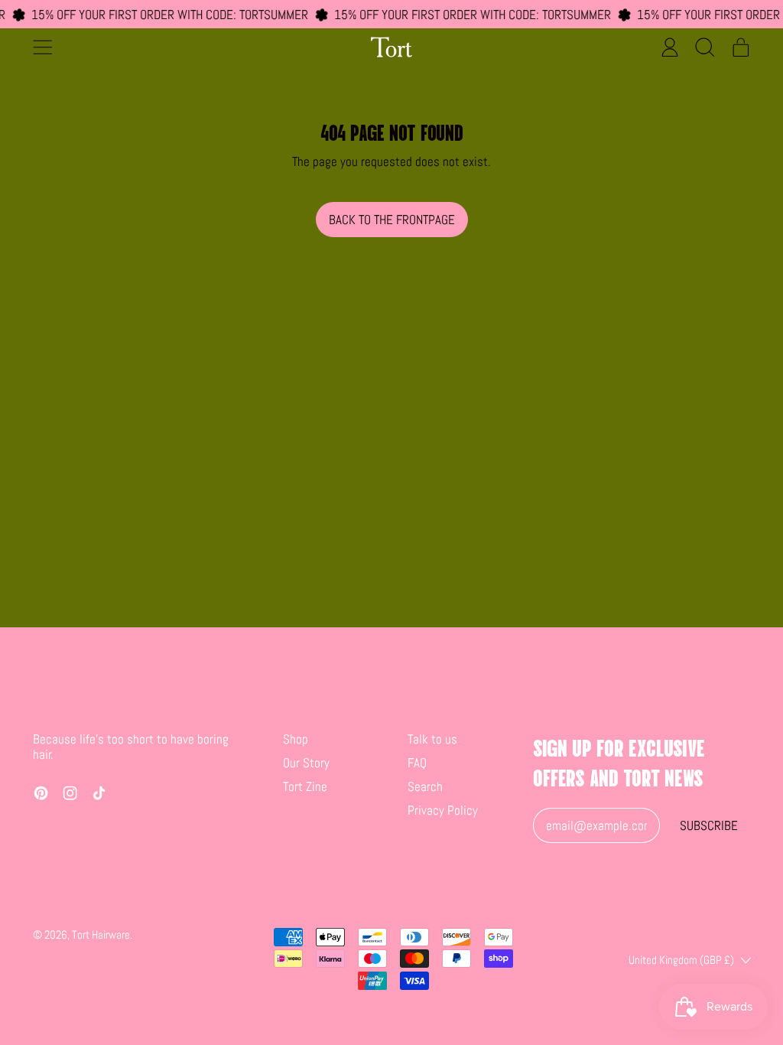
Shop (295, 739)
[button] (705, 47)
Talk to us (432, 739)
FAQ (417, 762)
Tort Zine (305, 786)
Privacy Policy (443, 810)
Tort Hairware (101, 934)
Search (425, 786)
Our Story (306, 762)
